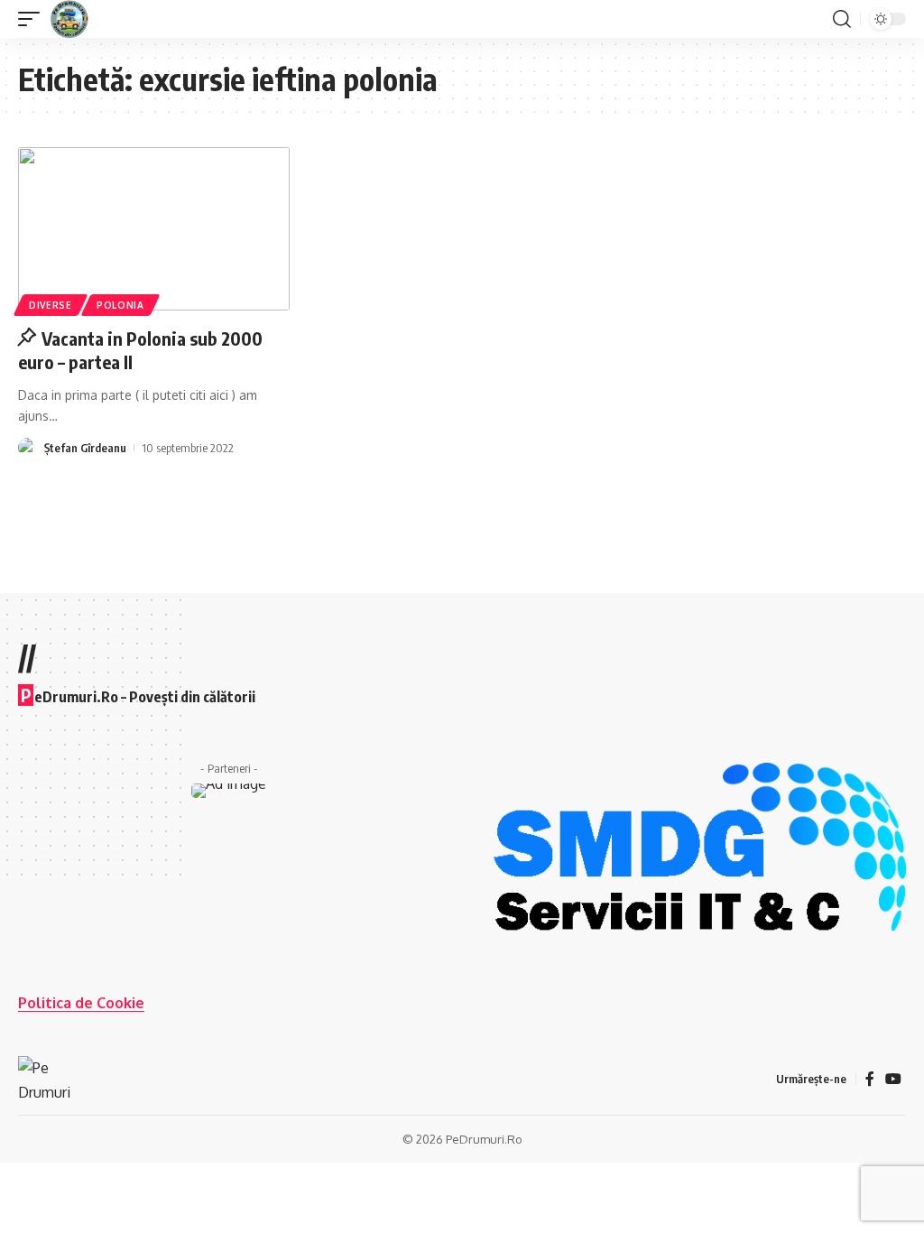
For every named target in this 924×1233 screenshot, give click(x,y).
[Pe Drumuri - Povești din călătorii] (70, 19)
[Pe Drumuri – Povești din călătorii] (44, 1078)
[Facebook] (870, 1079)
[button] (33, 19)
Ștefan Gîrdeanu (85, 447)
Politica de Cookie (81, 1003)
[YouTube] (893, 1079)
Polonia (120, 305)
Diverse (50, 305)
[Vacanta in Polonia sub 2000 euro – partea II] (154, 229)
